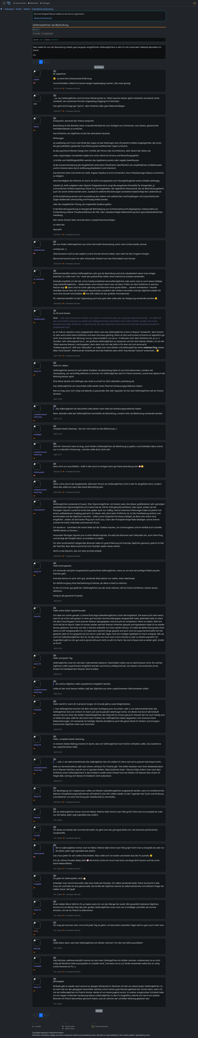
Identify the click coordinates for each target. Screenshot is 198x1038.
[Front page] (1, 9)
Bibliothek (34, 3)
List (36, 29)
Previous (100, 67)
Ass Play (18, 9)
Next (98, 1011)
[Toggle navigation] (4, 3)
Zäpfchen (27, 9)
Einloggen (46, 3)
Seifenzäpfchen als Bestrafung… (43, 9)
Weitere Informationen (43, 18)
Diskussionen (20, 3)
